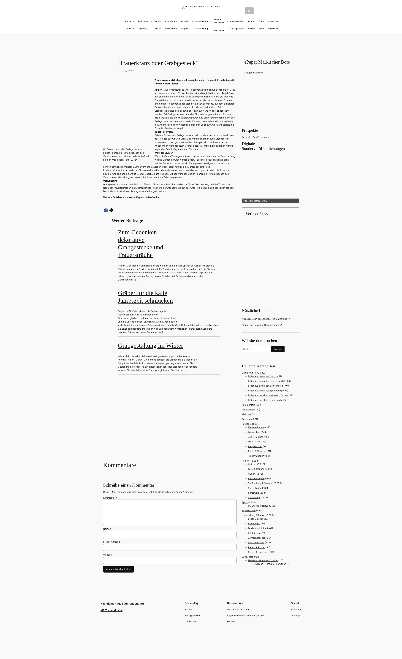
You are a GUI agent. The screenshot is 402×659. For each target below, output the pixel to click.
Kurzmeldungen (256, 478)
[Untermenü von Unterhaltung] (211, 21)
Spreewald (253, 492)
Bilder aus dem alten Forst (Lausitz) (266, 381)
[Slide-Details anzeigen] (270, 177)
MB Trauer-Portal (111, 610)
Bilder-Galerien (255, 518)
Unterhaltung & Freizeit (254, 515)
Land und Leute (256, 542)
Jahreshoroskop (257, 537)
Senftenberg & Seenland (260, 483)
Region (245, 460)
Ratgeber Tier (255, 446)
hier (158, 197)
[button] (106, 210)
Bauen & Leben (256, 427)
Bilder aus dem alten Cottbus (263, 376)
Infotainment (254, 533)
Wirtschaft (247, 556)
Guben (251, 473)
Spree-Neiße (254, 488)
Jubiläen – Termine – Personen (270, 563)
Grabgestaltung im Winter (150, 345)
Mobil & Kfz (254, 441)
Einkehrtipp (254, 523)
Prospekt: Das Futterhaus (255, 137)
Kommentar (110, 497)
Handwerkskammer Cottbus (263, 560)
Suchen (278, 349)
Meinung (246, 414)
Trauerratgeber (143, 71)
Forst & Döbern (256, 469)
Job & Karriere (255, 437)
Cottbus (252, 464)
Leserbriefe (248, 409)
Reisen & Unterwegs (258, 552)
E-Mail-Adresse (112, 541)
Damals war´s (249, 372)
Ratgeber (246, 423)
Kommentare (248, 404)
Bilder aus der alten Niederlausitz (265, 400)
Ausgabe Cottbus (253, 72)
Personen (247, 419)
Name (107, 528)
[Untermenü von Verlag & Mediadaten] (227, 21)
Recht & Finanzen (257, 451)
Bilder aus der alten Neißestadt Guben (268, 395)
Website (107, 554)
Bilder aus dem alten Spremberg (265, 390)
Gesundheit (254, 432)
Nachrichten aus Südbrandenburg (122, 603)
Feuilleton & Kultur (257, 528)
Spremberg (254, 497)
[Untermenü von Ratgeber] (192, 21)
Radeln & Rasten (256, 547)
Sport (245, 502)
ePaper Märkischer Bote (267, 62)
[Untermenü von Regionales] (151, 21)
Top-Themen (248, 510)
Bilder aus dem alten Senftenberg (265, 385)
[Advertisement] (201, 43)
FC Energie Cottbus (258, 505)
